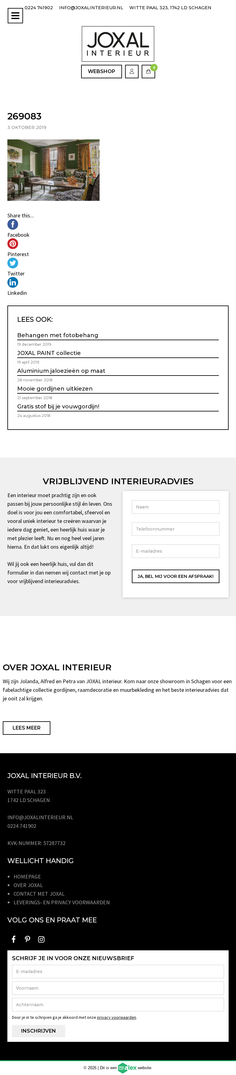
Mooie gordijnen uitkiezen (55, 388)
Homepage (27, 876)
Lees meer (27, 728)
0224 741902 (39, 7)
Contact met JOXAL (39, 893)
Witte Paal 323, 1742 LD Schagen (170, 7)
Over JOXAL (28, 885)
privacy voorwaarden (116, 1017)
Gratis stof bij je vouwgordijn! (58, 406)
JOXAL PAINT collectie (49, 353)
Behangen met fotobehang (57, 335)
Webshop (101, 71)
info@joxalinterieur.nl (91, 7)
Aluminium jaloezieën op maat (61, 371)
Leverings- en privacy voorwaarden (62, 902)
